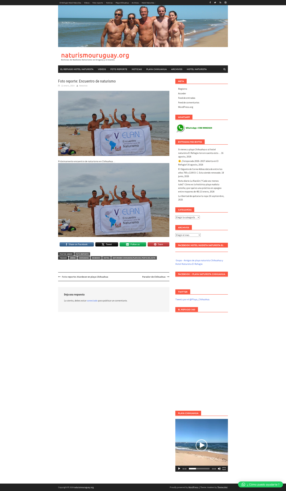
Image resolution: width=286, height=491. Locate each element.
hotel (106, 258)
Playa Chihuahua (122, 2)
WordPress (193, 487)
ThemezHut (222, 487)
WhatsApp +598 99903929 (199, 127)
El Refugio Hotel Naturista (70, 2)
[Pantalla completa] (224, 468)
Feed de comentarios (188, 102)
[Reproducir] (179, 468)
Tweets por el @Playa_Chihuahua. (192, 299)
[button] (201, 445)
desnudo (96, 258)
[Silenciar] (219, 468)
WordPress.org (185, 106)
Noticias (109, 2)
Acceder (182, 93)
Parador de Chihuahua (153, 276)
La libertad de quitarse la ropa (193, 195)
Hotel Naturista (148, 2)
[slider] (199, 468)
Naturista (83, 85)
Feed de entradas (186, 97)
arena (73, 258)
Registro (182, 88)
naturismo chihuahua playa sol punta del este (134, 258)
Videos (87, 2)
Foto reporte (98, 2)
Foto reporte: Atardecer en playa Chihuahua (85, 276)
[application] (201, 445)
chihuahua (84, 258)
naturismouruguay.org (95, 55)
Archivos (135, 2)
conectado (92, 300)
